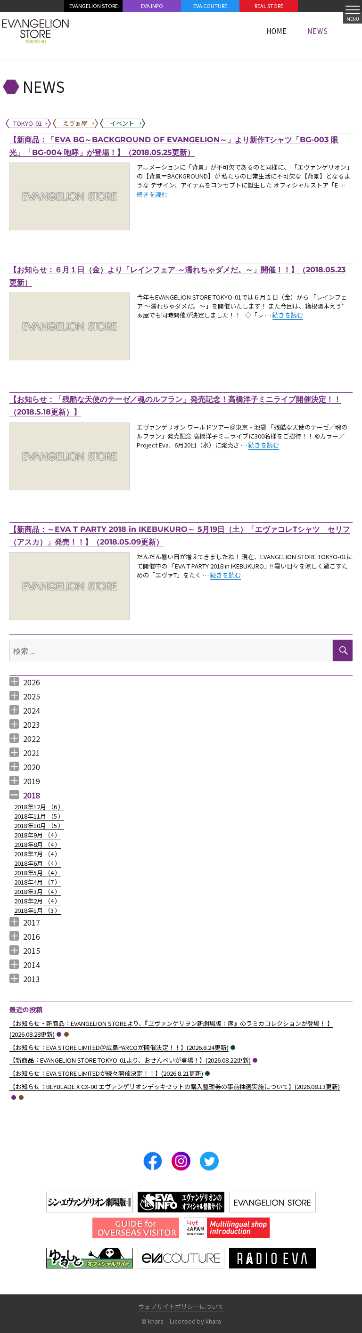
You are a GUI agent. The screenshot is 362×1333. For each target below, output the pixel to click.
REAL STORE (269, 5)
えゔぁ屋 (66, 1034)
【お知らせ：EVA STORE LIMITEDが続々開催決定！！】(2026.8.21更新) (106, 1073)
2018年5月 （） (37, 872)
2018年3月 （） (37, 891)
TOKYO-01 (59, 1034)
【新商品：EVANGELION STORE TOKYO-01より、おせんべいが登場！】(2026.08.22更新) (130, 1060)
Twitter (209, 1161)
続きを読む (152, 194)
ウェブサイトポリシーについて (181, 1306)
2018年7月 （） (37, 853)
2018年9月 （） (37, 834)
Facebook (152, 1161)
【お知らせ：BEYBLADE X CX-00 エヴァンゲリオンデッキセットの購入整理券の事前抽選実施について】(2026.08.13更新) (174, 1086)
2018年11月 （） (39, 816)
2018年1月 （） (37, 910)
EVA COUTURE (210, 5)
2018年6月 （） (37, 863)
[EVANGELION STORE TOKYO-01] (35, 30)
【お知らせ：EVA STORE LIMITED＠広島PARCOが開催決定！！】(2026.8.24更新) (119, 1047)
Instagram (181, 1161)
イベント (232, 1047)
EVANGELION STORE (93, 5)
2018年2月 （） (37, 900)
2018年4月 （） (37, 882)
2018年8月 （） (37, 844)
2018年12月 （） (39, 806)
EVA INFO (152, 5)
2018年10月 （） (39, 825)
